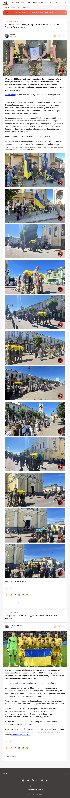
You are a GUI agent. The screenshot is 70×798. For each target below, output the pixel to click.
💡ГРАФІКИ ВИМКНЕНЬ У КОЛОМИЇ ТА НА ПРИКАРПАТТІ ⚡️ (35, 13)
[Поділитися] (59, 35)
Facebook (35, 729)
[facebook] (23, 780)
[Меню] (66, 2)
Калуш (41, 789)
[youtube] (37, 780)
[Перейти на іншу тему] (56, 2)
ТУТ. (31, 724)
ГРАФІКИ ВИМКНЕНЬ (18, 2)
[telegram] (28, 780)
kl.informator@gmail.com (20, 734)
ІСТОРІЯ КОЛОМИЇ (31, 2)
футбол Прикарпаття (12, 756)
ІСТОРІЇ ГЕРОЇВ (43, 2)
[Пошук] (61, 2)
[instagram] (47, 780)
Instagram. (55, 729)
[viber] (33, 780)
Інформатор (10, 95)
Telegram (44, 729)
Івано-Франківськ (32, 789)
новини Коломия (11, 603)
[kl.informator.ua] (5, 2)
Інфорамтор (20, 683)
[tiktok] (42, 780)
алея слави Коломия (27, 603)
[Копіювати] (63, 35)
